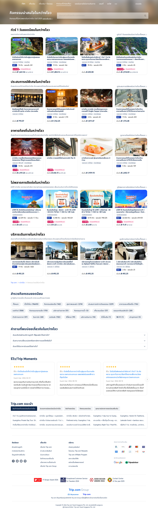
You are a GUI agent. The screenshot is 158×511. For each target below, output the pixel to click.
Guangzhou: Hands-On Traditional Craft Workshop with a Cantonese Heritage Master (133, 416)
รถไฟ (109, 4)
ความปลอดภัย (73, 466)
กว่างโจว (22, 283)
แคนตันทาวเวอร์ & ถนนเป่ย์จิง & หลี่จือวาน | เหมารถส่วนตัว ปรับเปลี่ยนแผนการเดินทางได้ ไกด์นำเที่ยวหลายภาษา (79, 425)
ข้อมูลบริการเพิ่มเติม (18, 455)
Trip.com (14, 283)
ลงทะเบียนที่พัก (74, 458)
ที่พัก (23, 4)
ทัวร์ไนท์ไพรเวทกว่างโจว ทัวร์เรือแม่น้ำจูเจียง (26, 425)
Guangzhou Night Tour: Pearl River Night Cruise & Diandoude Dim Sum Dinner (106, 425)
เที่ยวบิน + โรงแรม (46, 4)
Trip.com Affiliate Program (78, 455)
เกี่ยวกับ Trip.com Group (48, 466)
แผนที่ (101, 4)
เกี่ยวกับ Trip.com (46, 447)
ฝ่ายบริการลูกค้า (17, 447)
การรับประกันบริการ (18, 451)
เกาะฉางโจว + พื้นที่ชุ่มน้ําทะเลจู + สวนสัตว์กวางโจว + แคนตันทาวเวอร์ (106, 420)
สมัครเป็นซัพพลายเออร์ (76, 462)
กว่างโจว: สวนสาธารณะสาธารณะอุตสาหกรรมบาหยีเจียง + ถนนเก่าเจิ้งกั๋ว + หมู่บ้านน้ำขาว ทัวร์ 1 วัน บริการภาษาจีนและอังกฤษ (52, 425)
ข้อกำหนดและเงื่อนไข (47, 458)
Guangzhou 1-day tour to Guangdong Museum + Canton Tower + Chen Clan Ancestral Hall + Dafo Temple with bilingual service (106, 416)
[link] (138, 4)
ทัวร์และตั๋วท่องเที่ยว (63, 4)
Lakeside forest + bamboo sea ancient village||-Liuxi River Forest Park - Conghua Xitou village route (133, 420)
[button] (116, 4)
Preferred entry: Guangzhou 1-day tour (79, 420)
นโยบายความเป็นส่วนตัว (48, 462)
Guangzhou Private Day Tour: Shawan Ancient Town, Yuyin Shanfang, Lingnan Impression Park (26, 420)
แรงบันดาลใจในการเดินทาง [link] (85, 4)
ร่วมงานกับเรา (44, 455)
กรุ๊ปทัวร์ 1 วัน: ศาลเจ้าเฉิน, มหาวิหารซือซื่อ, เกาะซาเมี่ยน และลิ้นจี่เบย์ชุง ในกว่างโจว (133, 425)
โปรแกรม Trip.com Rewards (78, 451)
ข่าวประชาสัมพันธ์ (46, 451)
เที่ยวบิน (32, 4)
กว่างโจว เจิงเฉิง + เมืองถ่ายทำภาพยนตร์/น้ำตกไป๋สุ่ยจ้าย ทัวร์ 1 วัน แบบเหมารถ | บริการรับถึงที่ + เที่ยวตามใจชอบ (79, 416)
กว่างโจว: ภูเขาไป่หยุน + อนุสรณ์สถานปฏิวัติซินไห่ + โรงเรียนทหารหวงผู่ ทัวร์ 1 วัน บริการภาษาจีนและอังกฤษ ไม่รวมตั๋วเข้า (52, 416)
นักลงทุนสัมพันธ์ (74, 447)
